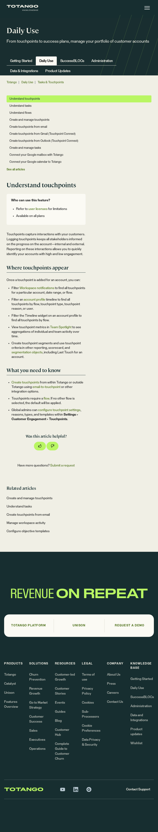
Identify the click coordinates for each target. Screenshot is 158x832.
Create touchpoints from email (28, 514)
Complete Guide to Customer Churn (62, 751)
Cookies (88, 702)
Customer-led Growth (65, 677)
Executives (37, 739)
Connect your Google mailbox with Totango (36, 155)
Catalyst (10, 683)
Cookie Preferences (91, 728)
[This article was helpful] (40, 446)
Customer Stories (62, 691)
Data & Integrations (24, 71)
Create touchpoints (25, 382)
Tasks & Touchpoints (51, 82)
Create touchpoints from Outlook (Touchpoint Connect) (43, 140)
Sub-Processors (90, 714)
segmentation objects (27, 352)
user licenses (38, 209)
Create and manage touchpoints (29, 498)
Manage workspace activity (26, 523)
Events (60, 702)
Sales (33, 730)
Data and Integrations (139, 718)
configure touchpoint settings (59, 410)
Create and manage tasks (25, 147)
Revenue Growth (35, 691)
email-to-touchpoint (46, 387)
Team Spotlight (61, 327)
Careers (113, 692)
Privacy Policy (87, 691)
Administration (102, 61)
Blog (58, 720)
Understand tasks (19, 506)
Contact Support (138, 789)
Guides (60, 711)
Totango (12, 82)
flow (46, 398)
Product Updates (58, 71)
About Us (113, 674)
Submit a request (62, 465)
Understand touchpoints (24, 98)
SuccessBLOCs (72, 61)
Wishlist (136, 743)
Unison (9, 692)
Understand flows (20, 112)
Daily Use (46, 61)
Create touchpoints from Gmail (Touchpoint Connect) (42, 133)
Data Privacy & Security (91, 742)
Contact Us (115, 701)
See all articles (16, 169)
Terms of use (88, 677)
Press (111, 683)
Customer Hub (62, 732)
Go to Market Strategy (38, 705)
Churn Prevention (37, 677)
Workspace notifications (37, 288)
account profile (34, 299)
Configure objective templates (28, 531)
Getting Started (21, 61)
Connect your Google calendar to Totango (35, 162)
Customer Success (36, 719)
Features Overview (11, 704)
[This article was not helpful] (52, 446)
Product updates (136, 732)
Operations (37, 748)
